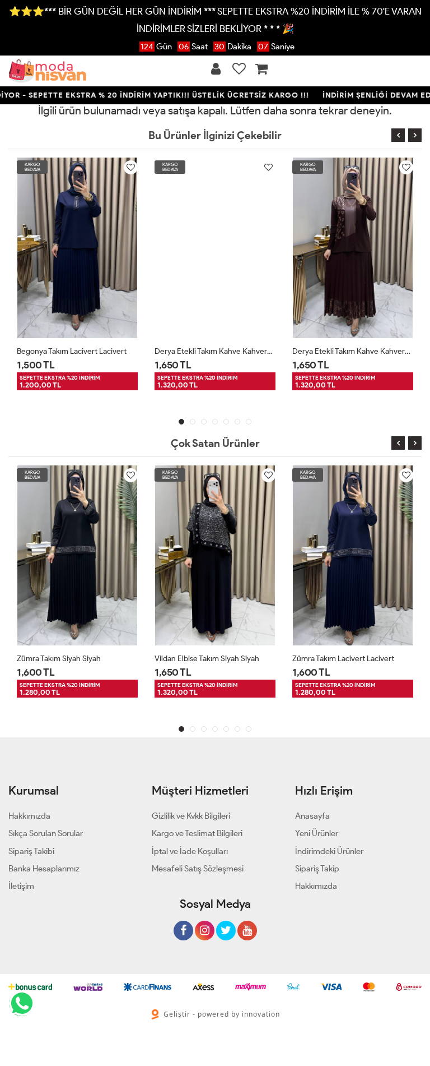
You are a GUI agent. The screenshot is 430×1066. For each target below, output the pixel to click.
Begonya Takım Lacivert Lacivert (72, 351)
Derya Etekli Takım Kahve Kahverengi (215, 351)
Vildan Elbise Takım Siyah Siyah (207, 658)
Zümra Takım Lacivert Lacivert (343, 658)
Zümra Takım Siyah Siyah (59, 658)
